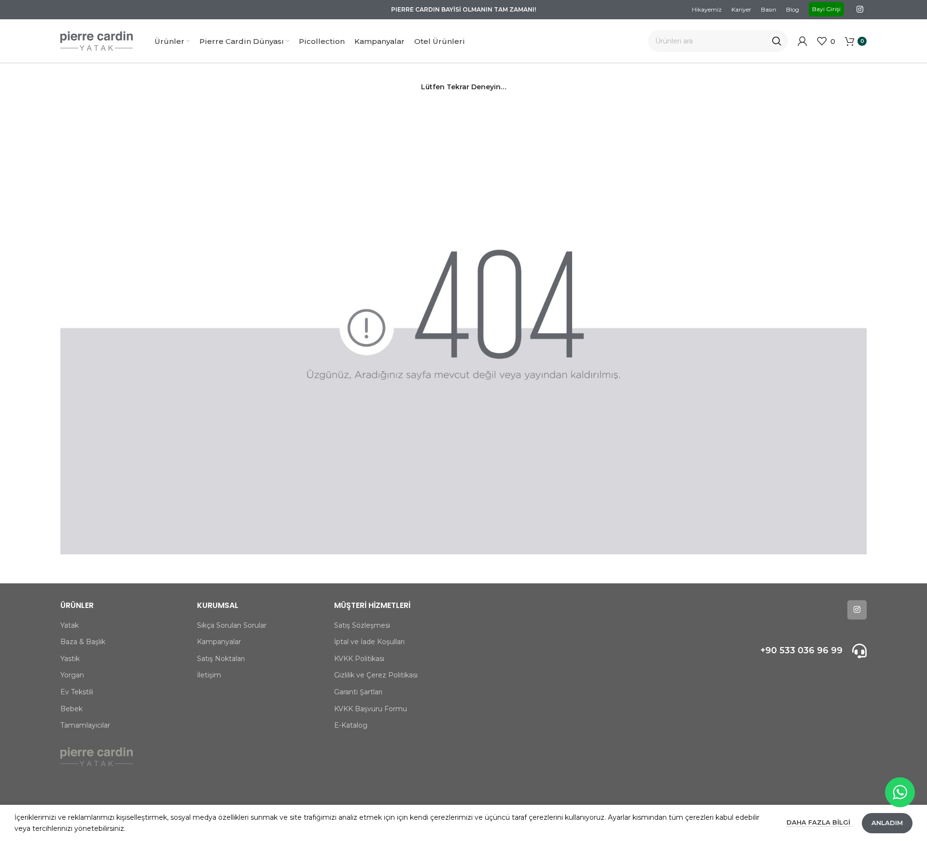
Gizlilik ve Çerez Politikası (376, 675)
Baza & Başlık (82, 641)
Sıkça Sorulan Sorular (232, 625)
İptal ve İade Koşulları (369, 641)
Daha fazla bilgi (819, 822)
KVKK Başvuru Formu (370, 708)
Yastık (70, 658)
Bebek (71, 708)
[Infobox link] (771, 651)
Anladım (887, 823)
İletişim (209, 675)
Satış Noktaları (221, 658)
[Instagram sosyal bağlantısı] (860, 9)
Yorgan (72, 675)
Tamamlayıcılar (85, 725)
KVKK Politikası (359, 658)
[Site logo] (96, 40)
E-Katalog (350, 725)
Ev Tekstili (76, 692)
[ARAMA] (777, 41)
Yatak (69, 625)
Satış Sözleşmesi (362, 625)
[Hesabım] (802, 41)
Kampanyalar (219, 641)
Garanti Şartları (358, 692)
